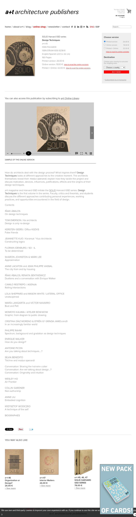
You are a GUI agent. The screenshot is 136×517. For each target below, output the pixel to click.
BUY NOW (116, 72)
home (8, 27)
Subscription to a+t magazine (115, 80)
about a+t (18, 27)
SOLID (52, 190)
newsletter (54, 27)
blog (28, 27)
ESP (97, 27)
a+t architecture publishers (45, 12)
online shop (39, 27)
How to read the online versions (76, 64)
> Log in (122, 17)
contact (66, 27)
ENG (92, 27)
